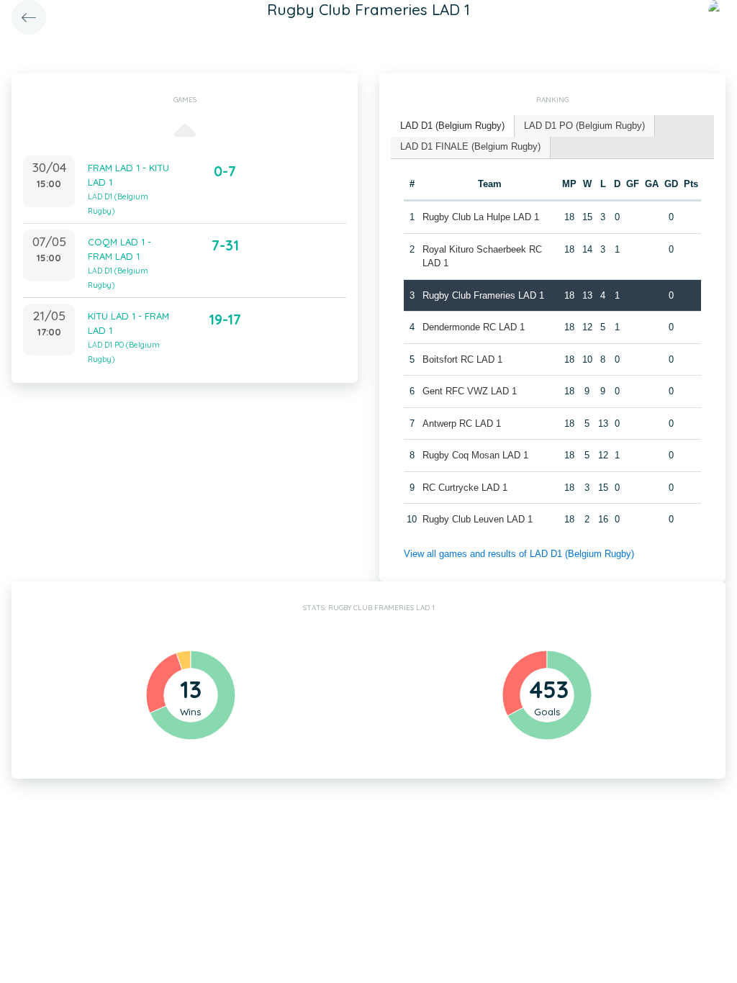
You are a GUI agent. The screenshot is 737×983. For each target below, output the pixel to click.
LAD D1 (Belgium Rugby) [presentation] (452, 125)
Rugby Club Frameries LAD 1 (483, 295)
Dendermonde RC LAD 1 (473, 327)
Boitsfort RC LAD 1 (462, 359)
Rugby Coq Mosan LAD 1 (475, 455)
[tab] (453, 126)
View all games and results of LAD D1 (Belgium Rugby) (519, 553)
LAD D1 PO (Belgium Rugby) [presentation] (584, 125)
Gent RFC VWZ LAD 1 (469, 391)
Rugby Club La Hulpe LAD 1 (480, 217)
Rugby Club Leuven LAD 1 (477, 519)
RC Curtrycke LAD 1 (464, 487)
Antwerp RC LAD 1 (461, 423)
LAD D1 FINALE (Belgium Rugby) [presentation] (470, 146)
